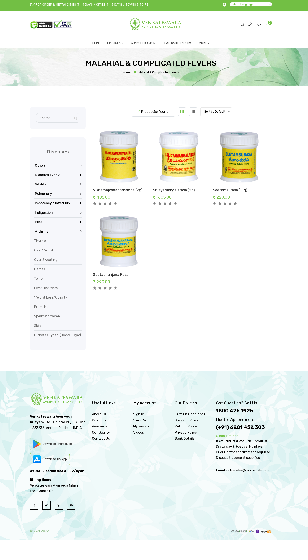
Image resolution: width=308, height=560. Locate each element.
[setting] (250, 24)
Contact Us (101, 438)
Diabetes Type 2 (47, 175)
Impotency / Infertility (52, 203)
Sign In (138, 414)
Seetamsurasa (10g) (230, 190)
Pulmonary (43, 194)
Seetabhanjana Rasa (111, 274)
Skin (37, 326)
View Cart (141, 420)
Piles (38, 222)
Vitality (40, 184)
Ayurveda (99, 426)
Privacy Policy (186, 432)
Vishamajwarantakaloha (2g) (117, 190)
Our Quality (101, 432)
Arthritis (41, 231)
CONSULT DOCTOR (143, 43)
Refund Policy (186, 426)
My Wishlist (142, 426)
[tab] (182, 111)
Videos (138, 432)
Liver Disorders (46, 288)
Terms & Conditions (190, 414)
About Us (99, 414)
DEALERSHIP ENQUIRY (177, 43)
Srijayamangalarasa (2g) (174, 190)
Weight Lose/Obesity (50, 297)
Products (99, 420)
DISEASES (114, 43)
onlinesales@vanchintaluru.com (248, 470)
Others (40, 165)
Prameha (41, 307)
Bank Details (184, 438)
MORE (203, 43)
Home (127, 72)
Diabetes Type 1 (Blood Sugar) (57, 335)
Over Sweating (45, 260)
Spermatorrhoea (47, 316)
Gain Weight (43, 250)
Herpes (39, 269)
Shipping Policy (187, 420)
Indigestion (43, 213)
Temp (38, 279)
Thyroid (40, 241)
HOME (96, 43)
